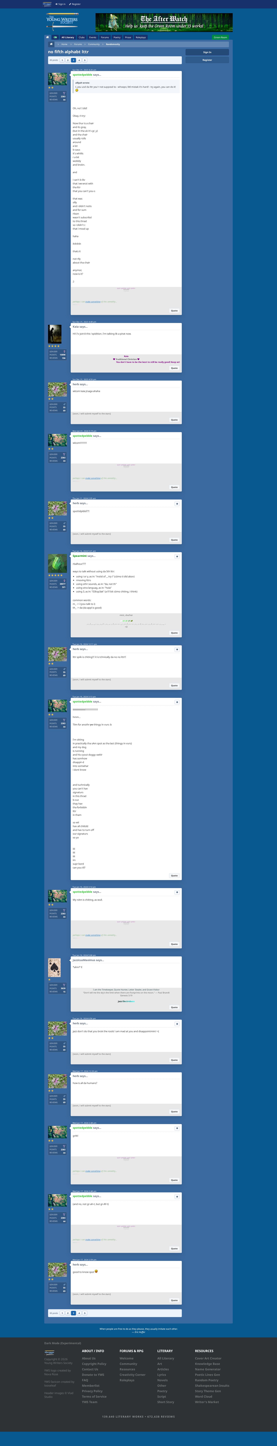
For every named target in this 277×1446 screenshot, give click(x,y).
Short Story (165, 1402)
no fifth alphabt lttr (68, 51)
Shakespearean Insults (212, 1386)
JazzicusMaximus (84, 960)
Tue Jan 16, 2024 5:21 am (84, 551)
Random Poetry (206, 1380)
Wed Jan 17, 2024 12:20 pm (85, 1071)
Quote (174, 310)
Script (161, 1396)
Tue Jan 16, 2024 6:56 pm (84, 1018)
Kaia (76, 326)
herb (76, 384)
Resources (127, 1369)
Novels (162, 1380)
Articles (163, 1369)
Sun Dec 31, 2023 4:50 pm (84, 379)
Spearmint (80, 556)
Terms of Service (94, 1396)
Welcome (127, 1358)
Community (94, 44)
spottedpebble (82, 74)
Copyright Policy (94, 1364)
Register (207, 60)
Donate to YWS (93, 1375)
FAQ (85, 1380)
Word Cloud (203, 1396)
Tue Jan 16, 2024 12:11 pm (85, 644)
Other (161, 1386)
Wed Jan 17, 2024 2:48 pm (84, 1123)
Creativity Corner (132, 1375)
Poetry (162, 1391)
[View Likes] (177, 504)
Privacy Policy (92, 1391)
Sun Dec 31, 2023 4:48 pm (84, 321)
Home (64, 44)
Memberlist (90, 1386)
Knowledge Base (207, 1364)
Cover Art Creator (208, 1358)
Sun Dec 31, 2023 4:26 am (84, 69)
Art (159, 1364)
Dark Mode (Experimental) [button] (62, 1343)
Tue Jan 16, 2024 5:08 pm (84, 955)
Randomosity (113, 44)
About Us (89, 1358)
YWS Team (89, 1402)
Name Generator (208, 1369)
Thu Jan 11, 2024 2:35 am (84, 498)
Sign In (207, 52)
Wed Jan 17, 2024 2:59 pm (84, 1259)
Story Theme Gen (208, 1391)
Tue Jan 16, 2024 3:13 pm (84, 696)
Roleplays (127, 1380)
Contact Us (90, 1369)
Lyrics (161, 1375)
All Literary (165, 1358)
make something (92, 301)
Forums (78, 44)
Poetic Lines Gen (207, 1375)
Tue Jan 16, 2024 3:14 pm (84, 887)
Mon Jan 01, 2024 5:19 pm (84, 431)
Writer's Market (207, 1402)
